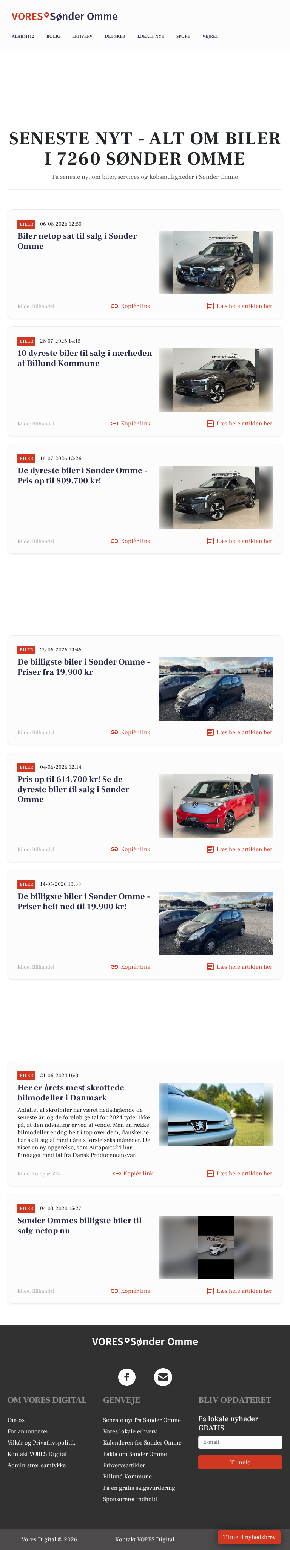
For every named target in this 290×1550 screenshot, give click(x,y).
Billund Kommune (127, 1476)
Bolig (53, 36)
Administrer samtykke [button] (37, 1465)
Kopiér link (135, 306)
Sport (183, 36)
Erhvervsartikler (124, 1465)
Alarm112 (23, 36)
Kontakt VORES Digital (37, 1454)
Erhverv (82, 36)
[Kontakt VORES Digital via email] (163, 1377)
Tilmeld (240, 1462)
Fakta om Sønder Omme (135, 1454)
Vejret (210, 36)
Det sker (115, 36)
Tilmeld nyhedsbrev (249, 1537)
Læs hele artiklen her (244, 306)
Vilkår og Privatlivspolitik (41, 1442)
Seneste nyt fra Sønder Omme (142, 1420)
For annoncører (28, 1431)
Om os (16, 1420)
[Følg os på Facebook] (127, 1377)
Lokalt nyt (150, 36)
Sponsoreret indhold (130, 1499)
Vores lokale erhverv (130, 1431)
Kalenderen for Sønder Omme (142, 1442)
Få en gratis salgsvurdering (139, 1488)
